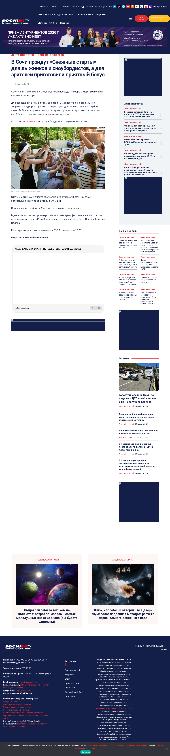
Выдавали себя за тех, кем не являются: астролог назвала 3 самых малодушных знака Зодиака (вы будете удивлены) (46, 615)
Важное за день (132, 136)
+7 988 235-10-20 (31, 674)
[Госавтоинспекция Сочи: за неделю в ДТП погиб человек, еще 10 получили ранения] (139, 377)
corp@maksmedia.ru (24, 690)
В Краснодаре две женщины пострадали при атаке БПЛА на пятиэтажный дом (139, 156)
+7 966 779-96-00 (22, 660)
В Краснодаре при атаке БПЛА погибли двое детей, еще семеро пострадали (128, 280)
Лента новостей (22, 55)
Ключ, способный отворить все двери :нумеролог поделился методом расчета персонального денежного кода (123, 614)
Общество (57, 55)
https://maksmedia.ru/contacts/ (35, 685)
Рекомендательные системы (16, 710)
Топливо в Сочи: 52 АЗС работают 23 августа (149, 279)
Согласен (86, 752)
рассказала (29, 121)
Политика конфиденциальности (30, 724)
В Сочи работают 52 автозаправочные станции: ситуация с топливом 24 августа (128, 263)
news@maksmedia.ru (28, 682)
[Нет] (166, 749)
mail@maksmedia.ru (12, 701)
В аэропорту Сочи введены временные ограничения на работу (128, 296)
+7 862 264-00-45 (39, 660)
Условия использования (14, 726)
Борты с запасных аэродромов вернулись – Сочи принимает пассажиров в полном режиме (148, 298)
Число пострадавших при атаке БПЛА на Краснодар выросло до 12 (149, 264)
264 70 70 (25, 662)
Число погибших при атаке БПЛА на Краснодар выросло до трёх (140, 142)
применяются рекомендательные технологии (114, 708)
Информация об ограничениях (17, 704)
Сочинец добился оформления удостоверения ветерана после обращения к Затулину (140, 128)
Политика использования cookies (18, 707)
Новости (42, 55)
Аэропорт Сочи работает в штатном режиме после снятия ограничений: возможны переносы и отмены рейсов (150, 246)
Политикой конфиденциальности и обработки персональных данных (118, 745)
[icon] (114, 6)
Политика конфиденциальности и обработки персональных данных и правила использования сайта (25, 715)
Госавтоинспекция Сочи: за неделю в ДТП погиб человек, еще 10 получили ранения (139, 114)
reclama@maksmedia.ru (13, 687)
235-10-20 (26, 668)
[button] (82, 6)
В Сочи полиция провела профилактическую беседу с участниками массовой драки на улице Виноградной (140, 171)
